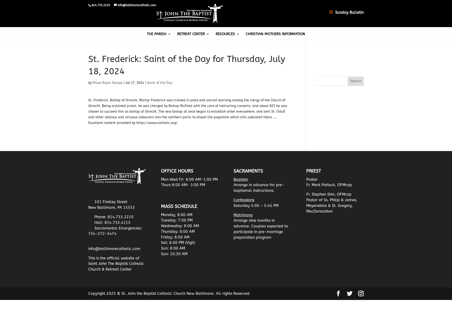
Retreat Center (191, 34)
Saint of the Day (159, 83)
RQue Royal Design (108, 83)
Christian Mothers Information (275, 34)
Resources (225, 34)
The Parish (156, 34)
